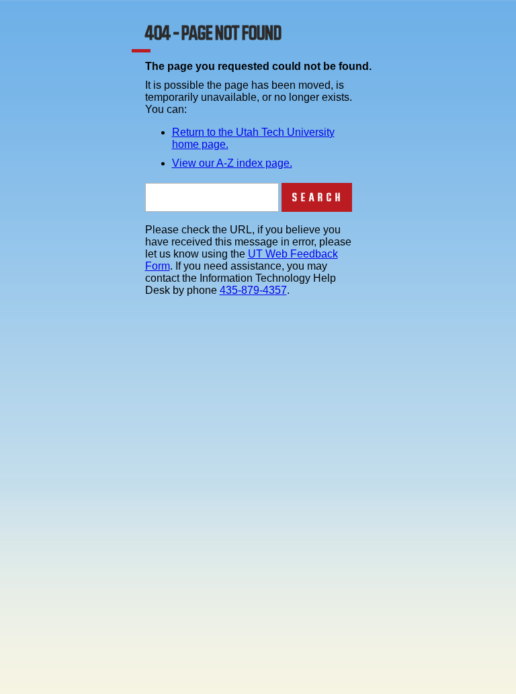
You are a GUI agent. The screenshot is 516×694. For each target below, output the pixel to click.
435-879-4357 (253, 290)
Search (318, 197)
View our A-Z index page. (232, 163)
